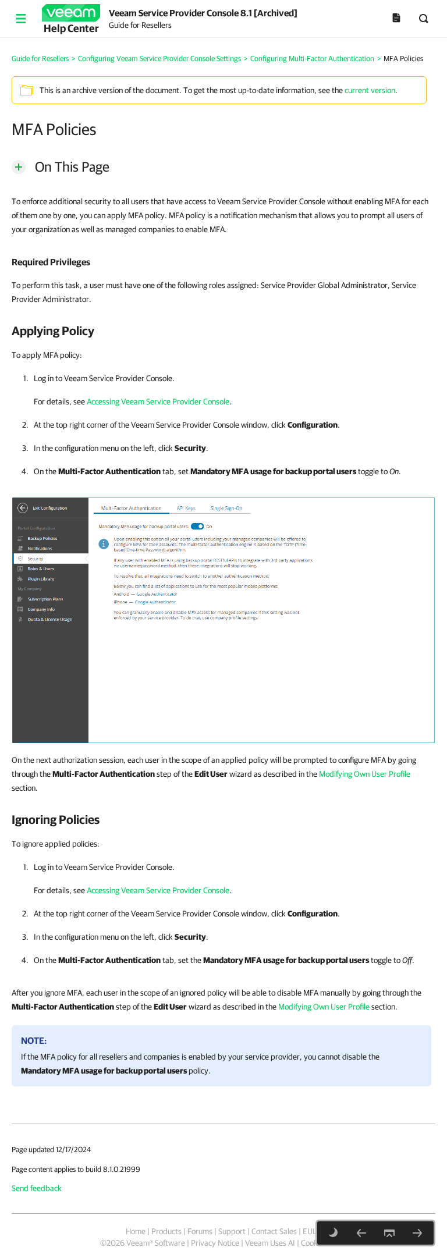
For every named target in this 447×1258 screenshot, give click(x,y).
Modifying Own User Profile (364, 774)
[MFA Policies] (223, 619)
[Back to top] (389, 1233)
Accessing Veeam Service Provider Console (158, 401)
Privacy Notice (215, 1243)
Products (166, 1231)
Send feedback (37, 1188)
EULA (312, 1231)
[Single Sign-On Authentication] (417, 1233)
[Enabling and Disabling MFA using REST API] (361, 1233)
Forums (199, 1231)
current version (370, 90)
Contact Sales (274, 1231)
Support (232, 1231)
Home (136, 1231)
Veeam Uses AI (270, 1243)
